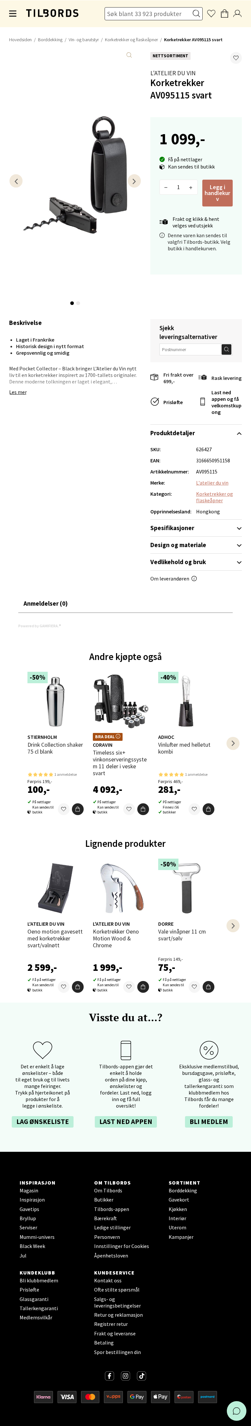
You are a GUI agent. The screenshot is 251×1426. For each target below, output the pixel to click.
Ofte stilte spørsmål (117, 1289)
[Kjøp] (78, 809)
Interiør (177, 1218)
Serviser (28, 1227)
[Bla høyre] (134, 180)
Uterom (177, 1227)
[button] (236, 58)
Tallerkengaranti (39, 1308)
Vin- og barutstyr (84, 40)
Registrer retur (111, 1324)
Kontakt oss (108, 1280)
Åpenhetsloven (111, 1255)
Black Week (32, 1246)
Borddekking (50, 40)
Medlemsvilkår (36, 1317)
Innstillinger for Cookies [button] (121, 1246)
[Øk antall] (191, 187)
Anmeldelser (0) (46, 603)
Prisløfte (173, 402)
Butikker (103, 1199)
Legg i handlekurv (217, 193)
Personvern (107, 1237)
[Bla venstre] (16, 180)
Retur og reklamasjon (118, 1314)
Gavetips (29, 1209)
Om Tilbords (108, 1190)
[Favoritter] (64, 809)
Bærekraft (105, 1218)
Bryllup (28, 1218)
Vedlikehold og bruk (178, 562)
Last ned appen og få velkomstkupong (226, 402)
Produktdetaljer (172, 433)
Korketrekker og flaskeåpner (131, 40)
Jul (23, 1255)
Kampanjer (181, 1237)
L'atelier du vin (173, 73)
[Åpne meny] (13, 14)
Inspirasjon (32, 1199)
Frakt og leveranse (115, 1333)
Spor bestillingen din (117, 1352)
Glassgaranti (34, 1299)
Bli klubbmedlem (39, 1280)
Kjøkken (178, 1209)
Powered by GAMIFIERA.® (39, 625)
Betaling (104, 1342)
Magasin (29, 1190)
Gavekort (179, 1199)
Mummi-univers (37, 1237)
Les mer (18, 392)
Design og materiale (178, 545)
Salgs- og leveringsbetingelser (117, 1302)
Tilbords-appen (111, 1209)
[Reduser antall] (166, 187)
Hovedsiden (20, 40)
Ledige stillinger (112, 1227)
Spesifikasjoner (172, 528)
